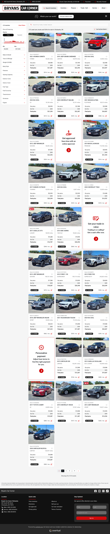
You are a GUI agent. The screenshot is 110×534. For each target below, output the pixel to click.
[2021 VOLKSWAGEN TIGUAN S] (69, 303)
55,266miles (49, 59)
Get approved (32, 506)
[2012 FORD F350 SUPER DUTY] (96, 260)
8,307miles (77, 189)
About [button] (103, 8)
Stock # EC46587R (89, 272)
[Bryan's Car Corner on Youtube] (99, 491)
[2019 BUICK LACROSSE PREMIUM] (96, 129)
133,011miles (104, 407)
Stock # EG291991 (61, 228)
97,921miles (76, 407)
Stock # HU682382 (34, 402)
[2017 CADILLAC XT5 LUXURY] (41, 216)
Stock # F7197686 (61, 402)
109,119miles (76, 276)
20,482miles (104, 59)
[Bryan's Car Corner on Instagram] (103, 491)
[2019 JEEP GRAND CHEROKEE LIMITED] (69, 42)
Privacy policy (33, 509)
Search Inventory (51, 8)
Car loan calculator (56, 506)
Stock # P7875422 (34, 98)
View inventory (33, 501)
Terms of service (56, 509)
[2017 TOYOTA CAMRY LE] (41, 390)
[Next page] (78, 471)
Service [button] (94, 8)
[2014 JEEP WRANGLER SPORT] (96, 390)
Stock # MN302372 (89, 98)
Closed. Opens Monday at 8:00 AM (69, 1)
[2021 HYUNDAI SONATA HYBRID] (41, 42)
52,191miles (76, 102)
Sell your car (55, 504)
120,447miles (49, 451)
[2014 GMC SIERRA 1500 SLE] (69, 216)
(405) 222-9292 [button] (36, 1)
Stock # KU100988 (89, 141)
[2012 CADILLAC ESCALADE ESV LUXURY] (96, 347)
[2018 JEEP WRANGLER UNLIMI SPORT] (41, 303)
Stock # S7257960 (88, 54)
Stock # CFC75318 (61, 272)
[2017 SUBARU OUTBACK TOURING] (41, 173)
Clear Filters (21, 25)
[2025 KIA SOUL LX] (96, 42)
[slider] (3, 43)
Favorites (88, 1)
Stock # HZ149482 (34, 228)
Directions (32, 504)
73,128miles (76, 320)
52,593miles (104, 189)
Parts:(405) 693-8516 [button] (10, 512)
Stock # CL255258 (34, 272)
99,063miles (76, 233)
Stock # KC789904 (61, 54)
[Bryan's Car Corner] (21, 8)
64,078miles (76, 59)
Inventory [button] (63, 8)
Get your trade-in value (66, 16)
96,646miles (49, 146)
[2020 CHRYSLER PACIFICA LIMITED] (41, 434)
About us (54, 501)
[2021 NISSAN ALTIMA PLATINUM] (96, 86)
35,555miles (49, 320)
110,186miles (104, 146)
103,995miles (104, 363)
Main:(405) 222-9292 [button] (10, 507)
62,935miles (49, 189)
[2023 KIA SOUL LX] (41, 86)
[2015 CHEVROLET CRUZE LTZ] (69, 390)
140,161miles (49, 276)
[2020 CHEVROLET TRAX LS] (96, 173)
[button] (15, 1)
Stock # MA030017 (34, 54)
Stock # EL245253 (88, 402)
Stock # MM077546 (62, 315)
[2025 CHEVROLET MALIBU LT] (69, 86)
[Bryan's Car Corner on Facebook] (95, 491)
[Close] (106, 16)
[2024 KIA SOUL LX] (96, 303)
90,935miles (49, 233)
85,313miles (104, 102)
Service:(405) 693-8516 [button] (10, 509)
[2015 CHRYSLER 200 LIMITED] (69, 347)
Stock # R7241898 (88, 315)
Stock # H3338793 (34, 185)
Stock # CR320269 (89, 359)
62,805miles (49, 407)
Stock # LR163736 (34, 446)
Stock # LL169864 (88, 185)
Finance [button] (73, 8)
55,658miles (104, 320)
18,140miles (49, 102)
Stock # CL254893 (34, 141)
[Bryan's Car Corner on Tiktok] (107, 491)
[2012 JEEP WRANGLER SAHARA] (41, 129)
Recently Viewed (101, 1)
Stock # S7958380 (61, 185)
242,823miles (104, 276)
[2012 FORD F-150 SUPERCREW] (69, 260)
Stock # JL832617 (34, 315)
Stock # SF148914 (61, 98)
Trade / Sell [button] (84, 8)
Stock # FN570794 (61, 359)
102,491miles (76, 363)
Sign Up (91, 518)
